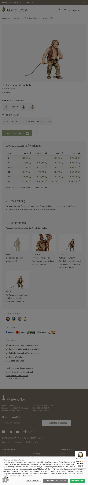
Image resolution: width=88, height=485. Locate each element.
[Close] (8, 477)
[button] (5, 480)
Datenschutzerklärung (25, 476)
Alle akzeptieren (77, 481)
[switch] (80, 466)
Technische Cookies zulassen (55, 481)
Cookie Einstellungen (33, 481)
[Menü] (84, 452)
